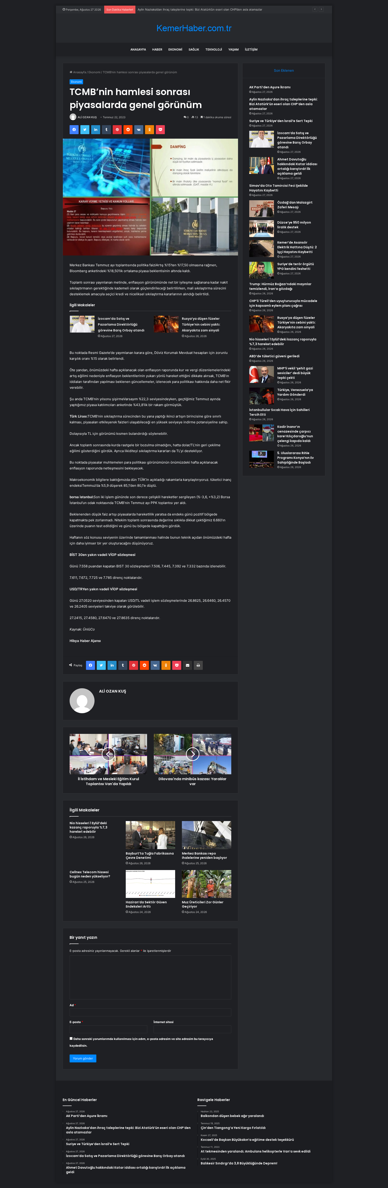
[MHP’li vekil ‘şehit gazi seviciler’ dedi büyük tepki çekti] (261, 374)
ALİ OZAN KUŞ (87, 117)
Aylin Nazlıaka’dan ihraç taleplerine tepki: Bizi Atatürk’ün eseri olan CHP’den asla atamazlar (283, 104)
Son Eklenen (284, 70)
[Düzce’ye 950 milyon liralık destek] (261, 228)
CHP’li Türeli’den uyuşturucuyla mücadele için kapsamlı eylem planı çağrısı (283, 303)
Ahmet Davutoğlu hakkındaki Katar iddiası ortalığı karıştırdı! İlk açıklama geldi (297, 166)
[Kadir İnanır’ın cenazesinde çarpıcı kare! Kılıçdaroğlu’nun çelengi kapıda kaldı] (261, 432)
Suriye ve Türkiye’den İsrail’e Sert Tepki (165, 9)
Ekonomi (175, 49)
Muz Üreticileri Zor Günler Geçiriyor (202, 904)
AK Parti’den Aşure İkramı (270, 87)
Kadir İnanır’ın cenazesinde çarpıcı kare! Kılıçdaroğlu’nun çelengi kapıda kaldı (295, 433)
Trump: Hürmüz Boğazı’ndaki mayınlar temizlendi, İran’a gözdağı (280, 286)
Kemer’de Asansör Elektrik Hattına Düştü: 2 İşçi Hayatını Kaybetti (297, 247)
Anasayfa (138, 49)
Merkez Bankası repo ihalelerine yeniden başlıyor (204, 855)
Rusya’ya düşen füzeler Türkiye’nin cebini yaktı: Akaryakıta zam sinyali (201, 324)
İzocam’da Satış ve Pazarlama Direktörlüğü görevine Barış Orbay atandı (121, 324)
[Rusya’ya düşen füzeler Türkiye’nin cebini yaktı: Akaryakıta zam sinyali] (166, 324)
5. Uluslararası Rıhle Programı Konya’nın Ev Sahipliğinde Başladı (295, 458)
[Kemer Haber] (194, 28)
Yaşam (233, 49)
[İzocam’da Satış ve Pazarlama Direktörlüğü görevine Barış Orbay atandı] (82, 324)
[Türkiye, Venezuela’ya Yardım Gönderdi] (261, 396)
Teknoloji (213, 49)
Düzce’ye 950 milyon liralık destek (294, 224)
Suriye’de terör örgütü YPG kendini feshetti (295, 266)
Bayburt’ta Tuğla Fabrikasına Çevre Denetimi (150, 855)
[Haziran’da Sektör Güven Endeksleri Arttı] (150, 884)
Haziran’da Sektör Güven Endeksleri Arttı (146, 904)
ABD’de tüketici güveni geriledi (274, 356)
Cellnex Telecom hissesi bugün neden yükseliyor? (90, 874)
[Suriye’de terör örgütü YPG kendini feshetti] (261, 270)
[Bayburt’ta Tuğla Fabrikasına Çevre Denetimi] (150, 835)
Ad (73, 1005)
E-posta (76, 1022)
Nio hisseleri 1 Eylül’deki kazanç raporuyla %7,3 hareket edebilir (88, 827)
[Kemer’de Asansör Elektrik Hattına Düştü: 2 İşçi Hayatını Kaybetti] (261, 248)
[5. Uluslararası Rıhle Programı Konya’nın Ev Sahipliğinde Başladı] (261, 459)
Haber (157, 49)
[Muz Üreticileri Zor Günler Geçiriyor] (206, 884)
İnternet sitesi (164, 1022)
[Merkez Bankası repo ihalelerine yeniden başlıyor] (206, 835)
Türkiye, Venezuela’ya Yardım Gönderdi (295, 392)
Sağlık (194, 49)
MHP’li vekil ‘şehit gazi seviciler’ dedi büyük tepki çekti (295, 373)
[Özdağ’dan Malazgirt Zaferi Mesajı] (261, 208)
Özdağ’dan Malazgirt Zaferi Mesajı (295, 204)
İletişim (251, 49)
